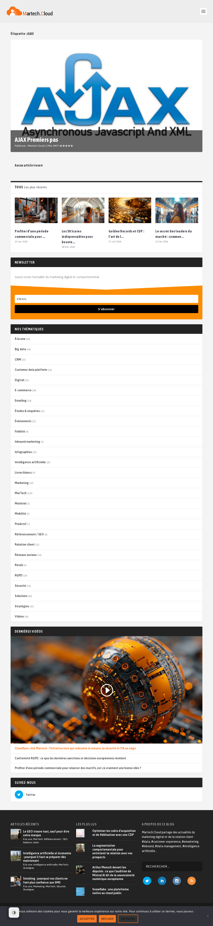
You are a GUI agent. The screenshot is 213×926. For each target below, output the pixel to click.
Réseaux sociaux (26, 555)
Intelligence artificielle (30, 462)
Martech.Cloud (36, 145)
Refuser (107, 918)
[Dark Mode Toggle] (14, 912)
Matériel (20, 503)
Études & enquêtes (27, 411)
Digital (19, 380)
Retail (19, 565)
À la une (20, 338)
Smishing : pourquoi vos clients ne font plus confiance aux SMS (45, 880)
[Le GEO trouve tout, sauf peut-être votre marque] (16, 834)
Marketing (22, 483)
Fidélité (20, 431)
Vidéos (19, 616)
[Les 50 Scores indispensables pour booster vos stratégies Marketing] (83, 210)
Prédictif (20, 524)
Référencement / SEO (29, 534)
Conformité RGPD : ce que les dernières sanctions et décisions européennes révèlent (70, 758)
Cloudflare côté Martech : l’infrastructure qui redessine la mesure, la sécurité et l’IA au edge (75, 748)
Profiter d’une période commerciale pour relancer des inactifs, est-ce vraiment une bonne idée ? (78, 768)
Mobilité (20, 513)
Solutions (21, 596)
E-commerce (23, 390)
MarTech (20, 493)
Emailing (21, 400)
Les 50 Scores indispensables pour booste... (77, 236)
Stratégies (22, 606)
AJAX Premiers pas (36, 139)
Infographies (23, 452)
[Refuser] (207, 916)
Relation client (25, 544)
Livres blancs (23, 472)
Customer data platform (31, 369)
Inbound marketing (27, 441)
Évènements (23, 421)
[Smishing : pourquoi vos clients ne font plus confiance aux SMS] (16, 881)
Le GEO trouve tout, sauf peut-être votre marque (46, 833)
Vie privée (128, 918)
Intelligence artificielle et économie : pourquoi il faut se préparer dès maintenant (47, 857)
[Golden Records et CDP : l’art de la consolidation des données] (130, 210)
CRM (18, 359)
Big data (20, 349)
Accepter (87, 918)
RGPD (18, 575)
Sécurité (20, 585)
